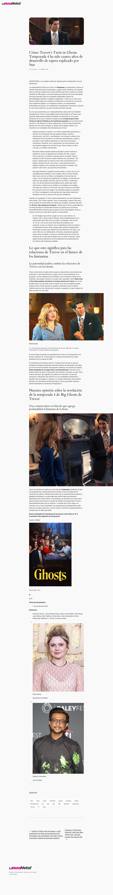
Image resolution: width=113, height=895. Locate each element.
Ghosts (76, 801)
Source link (33, 792)
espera (61, 801)
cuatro (45, 801)
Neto (42, 69)
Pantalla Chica (34, 804)
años (31, 801)
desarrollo (52, 801)
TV (47, 69)
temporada (75, 804)
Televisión (66, 804)
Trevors (32, 807)
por (43, 804)
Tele (59, 804)
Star (53, 804)
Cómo (38, 801)
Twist (44, 807)
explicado (68, 801)
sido (48, 804)
